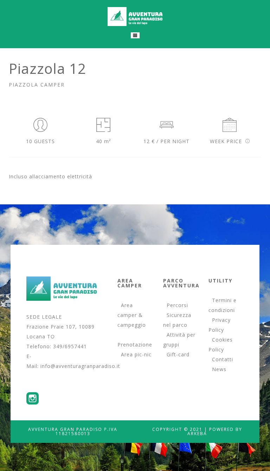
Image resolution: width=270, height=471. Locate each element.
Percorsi (177, 305)
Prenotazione (134, 344)
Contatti (222, 359)
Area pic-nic (136, 354)
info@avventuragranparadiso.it (80, 366)
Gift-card (178, 354)
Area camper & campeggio (131, 315)
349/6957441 (70, 346)
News (219, 369)
